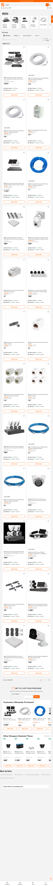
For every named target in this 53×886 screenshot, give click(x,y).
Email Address (15, 694)
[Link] (14, 71)
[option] (49, 679)
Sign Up (37, 696)
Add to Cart (14, 95)
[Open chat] (52, 19)
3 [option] (46, 680)
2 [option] (43, 680)
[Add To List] (24, 47)
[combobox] (25, 4)
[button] (47, 39)
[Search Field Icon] (47, 4)
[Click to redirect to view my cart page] (50, 5)
